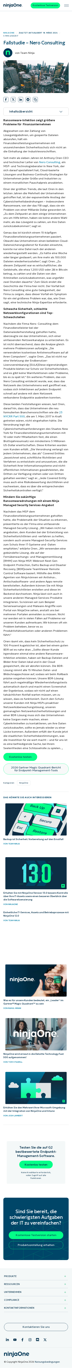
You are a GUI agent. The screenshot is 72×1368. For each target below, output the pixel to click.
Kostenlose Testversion (45, 5)
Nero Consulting (49, 162)
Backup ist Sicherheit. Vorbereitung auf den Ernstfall (33, 839)
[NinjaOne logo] (12, 5)
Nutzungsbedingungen (47, 1361)
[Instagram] (30, 1339)
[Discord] (37, 1339)
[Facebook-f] (22, 1339)
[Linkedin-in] (7, 1339)
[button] (5, 100)
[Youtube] (15, 1339)
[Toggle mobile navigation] (66, 5)
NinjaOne (9, 33)
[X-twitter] (45, 1339)
